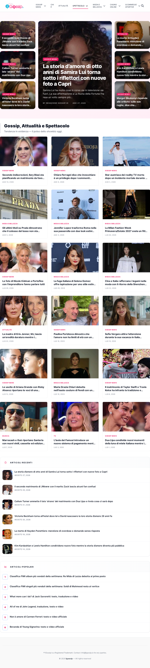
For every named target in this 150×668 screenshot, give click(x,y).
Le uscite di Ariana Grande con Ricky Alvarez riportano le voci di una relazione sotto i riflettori (23, 390)
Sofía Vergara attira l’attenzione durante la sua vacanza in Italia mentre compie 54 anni (123, 337)
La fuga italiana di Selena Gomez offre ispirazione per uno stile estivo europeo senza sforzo (74, 284)
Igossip (69, 658)
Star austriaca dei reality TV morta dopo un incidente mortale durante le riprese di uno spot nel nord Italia (126, 178)
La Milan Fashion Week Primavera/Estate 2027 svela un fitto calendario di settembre (126, 231)
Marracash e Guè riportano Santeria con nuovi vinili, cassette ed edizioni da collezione (22, 443)
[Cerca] (142, 6)
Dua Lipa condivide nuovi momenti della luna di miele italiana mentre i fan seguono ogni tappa (124, 443)
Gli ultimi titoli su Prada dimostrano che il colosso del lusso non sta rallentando (22, 231)
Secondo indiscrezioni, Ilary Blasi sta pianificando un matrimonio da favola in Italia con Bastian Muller (23, 178)
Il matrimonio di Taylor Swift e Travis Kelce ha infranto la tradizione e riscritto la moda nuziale (125, 390)
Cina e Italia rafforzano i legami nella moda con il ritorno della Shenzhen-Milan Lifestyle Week (125, 284)
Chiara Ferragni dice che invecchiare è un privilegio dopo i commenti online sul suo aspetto (75, 178)
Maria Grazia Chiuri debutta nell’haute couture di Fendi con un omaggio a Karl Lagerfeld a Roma (73, 390)
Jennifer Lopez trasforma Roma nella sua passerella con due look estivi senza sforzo (75, 231)
